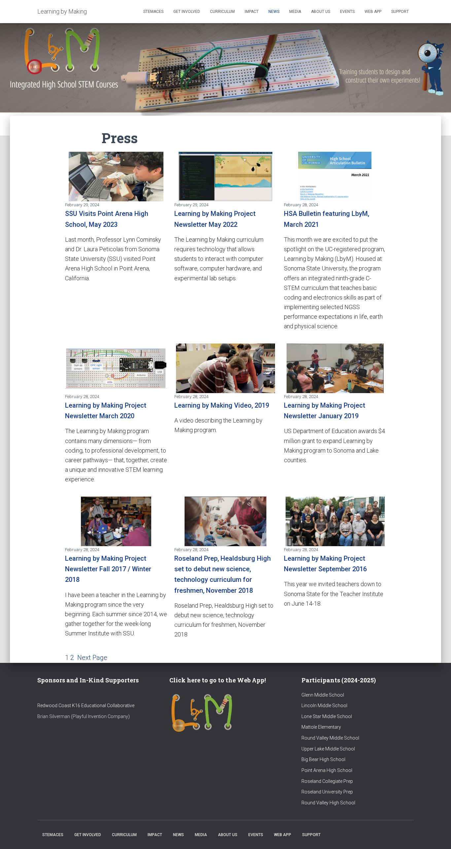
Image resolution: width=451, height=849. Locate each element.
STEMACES (153, 11)
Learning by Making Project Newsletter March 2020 (105, 410)
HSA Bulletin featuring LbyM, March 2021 (326, 219)
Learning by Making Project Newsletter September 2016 (325, 563)
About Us (320, 11)
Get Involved (186, 11)
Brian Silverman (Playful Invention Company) (83, 716)
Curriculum (222, 11)
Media (295, 11)
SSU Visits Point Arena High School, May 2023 (106, 219)
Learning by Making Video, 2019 (221, 405)
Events (347, 11)
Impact (252, 11)
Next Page (92, 658)
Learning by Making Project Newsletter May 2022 (215, 219)
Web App (372, 11)
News (273, 11)
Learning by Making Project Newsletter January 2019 (324, 410)
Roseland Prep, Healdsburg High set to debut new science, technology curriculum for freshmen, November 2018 (222, 574)
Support (400, 11)
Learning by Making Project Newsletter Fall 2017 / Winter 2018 (108, 569)
